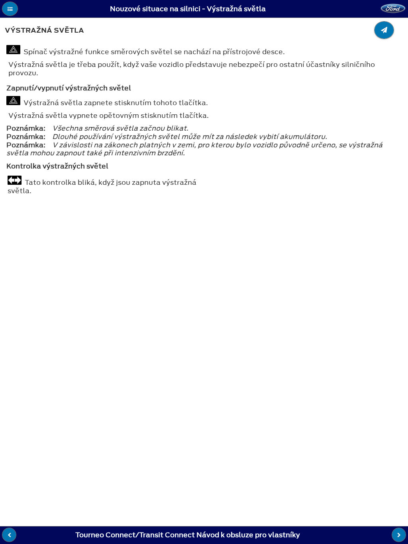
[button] (10, 9)
